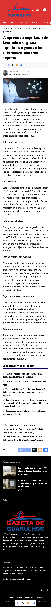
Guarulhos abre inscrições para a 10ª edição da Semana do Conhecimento (32, 469)
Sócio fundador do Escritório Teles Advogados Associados (23, 440)
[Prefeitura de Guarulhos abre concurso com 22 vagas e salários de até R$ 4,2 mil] (9, 484)
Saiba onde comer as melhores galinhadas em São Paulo (24, 383)
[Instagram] (46, 590)
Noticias (8, 32)
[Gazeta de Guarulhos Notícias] (19, 10)
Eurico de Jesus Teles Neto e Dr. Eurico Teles (18, 432)
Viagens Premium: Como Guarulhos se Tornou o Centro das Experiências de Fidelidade (23, 375)
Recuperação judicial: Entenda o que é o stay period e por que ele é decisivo (25, 412)
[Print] (21, 65)
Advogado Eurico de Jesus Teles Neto (22, 425)
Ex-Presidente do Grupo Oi (12, 436)
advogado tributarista (10, 429)
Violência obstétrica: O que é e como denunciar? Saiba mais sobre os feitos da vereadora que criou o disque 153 (24, 392)
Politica (22, 490)
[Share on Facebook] (9, 65)
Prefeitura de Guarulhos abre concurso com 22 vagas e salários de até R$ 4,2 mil (32, 483)
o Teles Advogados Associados (32, 436)
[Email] (17, 65)
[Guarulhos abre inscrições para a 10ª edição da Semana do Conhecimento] (9, 471)
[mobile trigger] (5, 10)
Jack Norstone (14, 71)
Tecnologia (23, 474)
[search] (33, 10)
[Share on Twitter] (13, 65)
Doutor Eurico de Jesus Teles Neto (31, 429)
